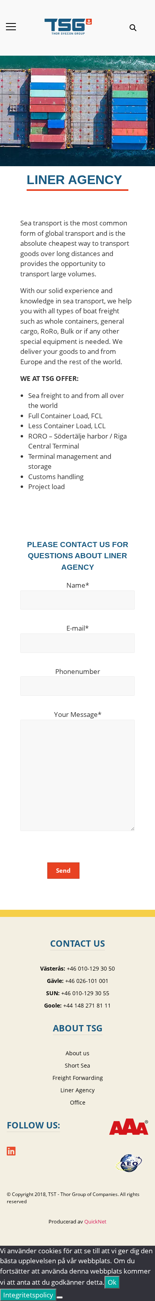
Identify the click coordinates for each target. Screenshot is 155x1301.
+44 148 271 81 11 (87, 1005)
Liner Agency (77, 1090)
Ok (112, 1282)
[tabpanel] (77, 123)
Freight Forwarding (77, 1078)
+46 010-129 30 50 (91, 968)
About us (77, 1053)
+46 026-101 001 (86, 980)
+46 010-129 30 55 (85, 993)
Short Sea (77, 1065)
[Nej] (59, 1297)
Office (77, 1102)
